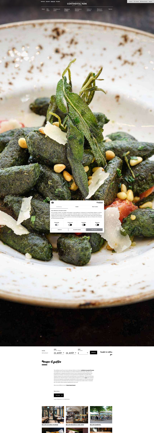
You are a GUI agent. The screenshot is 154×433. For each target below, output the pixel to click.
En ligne (58, 395)
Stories (110, 9)
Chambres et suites (56, 10)
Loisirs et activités (89, 10)
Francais (53, 1)
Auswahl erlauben (77, 229)
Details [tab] (77, 206)
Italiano (58, 1)
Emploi (150, 1)
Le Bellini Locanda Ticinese (87, 370)
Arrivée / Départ (57, 350)
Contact (137, 1)
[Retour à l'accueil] (77, 4)
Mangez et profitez (67, 10)
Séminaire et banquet (78, 10)
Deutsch (43, 1)
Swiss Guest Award (70, 385)
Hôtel (43, 9)
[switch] (70, 225)
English (48, 1)
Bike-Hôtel (48, 10)
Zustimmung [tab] (59, 206)
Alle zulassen (94, 229)
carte (86, 377)
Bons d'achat (144, 1)
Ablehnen (60, 229)
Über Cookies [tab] (95, 206)
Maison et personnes (99, 10)
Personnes (80, 350)
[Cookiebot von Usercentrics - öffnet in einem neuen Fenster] (97, 203)
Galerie (130, 1)
